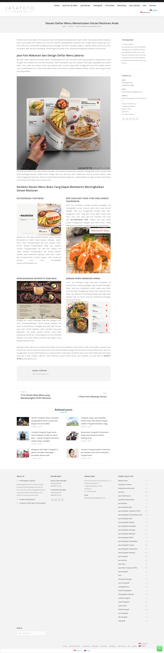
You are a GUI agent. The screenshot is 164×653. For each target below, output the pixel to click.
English (154, 10)
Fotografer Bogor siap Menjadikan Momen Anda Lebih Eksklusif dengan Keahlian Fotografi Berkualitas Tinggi (94, 421)
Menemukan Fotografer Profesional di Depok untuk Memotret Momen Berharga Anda (95, 435)
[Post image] (23, 421)
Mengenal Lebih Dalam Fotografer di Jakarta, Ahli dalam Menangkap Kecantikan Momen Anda (44, 452)
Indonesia (146, 12)
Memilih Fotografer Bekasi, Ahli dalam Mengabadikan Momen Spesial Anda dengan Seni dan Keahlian (45, 421)
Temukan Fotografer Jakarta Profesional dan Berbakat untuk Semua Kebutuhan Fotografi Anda (95, 452)
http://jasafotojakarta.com (40, 374)
